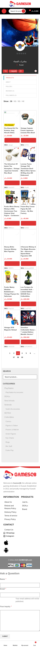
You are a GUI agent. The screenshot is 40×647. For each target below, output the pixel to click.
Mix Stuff (9, 446)
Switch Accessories (13, 409)
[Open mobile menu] (4, 11)
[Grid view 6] (9, 105)
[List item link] (11, 502)
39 (22, 357)
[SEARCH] (23, 11)
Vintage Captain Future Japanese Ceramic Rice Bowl (28, 130)
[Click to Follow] (21, 71)
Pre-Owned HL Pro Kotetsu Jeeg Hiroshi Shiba (11, 130)
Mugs (8, 442)
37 (14, 357)
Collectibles (9, 417)
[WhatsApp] (4, 533)
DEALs (7, 396)
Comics (8, 421)
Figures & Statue (12, 425)
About (8, 82)
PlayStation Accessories (14, 392)
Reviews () (10, 91)
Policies (9, 86)
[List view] (5, 105)
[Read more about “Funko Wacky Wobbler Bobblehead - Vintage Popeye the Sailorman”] (12, 304)
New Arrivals (9, 401)
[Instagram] (4, 536)
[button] (12, 140)
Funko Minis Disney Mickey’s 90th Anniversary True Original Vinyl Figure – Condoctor (11, 211)
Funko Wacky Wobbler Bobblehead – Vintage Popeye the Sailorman (11, 291)
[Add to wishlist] (16, 114)
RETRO (7, 413)
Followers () (11, 95)
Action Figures (11, 434)
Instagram (10, 536)
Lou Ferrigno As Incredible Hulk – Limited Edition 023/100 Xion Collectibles (27, 291)
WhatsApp (10, 533)
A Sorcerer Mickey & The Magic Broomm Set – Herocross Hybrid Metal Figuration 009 (28, 251)
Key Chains (10, 438)
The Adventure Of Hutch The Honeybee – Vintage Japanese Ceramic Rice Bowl (11, 168)
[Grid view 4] (13, 105)
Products (10, 78)
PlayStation (9, 388)
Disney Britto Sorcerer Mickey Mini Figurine (10, 249)
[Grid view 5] (17, 105)
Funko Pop (9, 450)
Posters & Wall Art (12, 430)
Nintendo (8, 405)
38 (18, 357)
